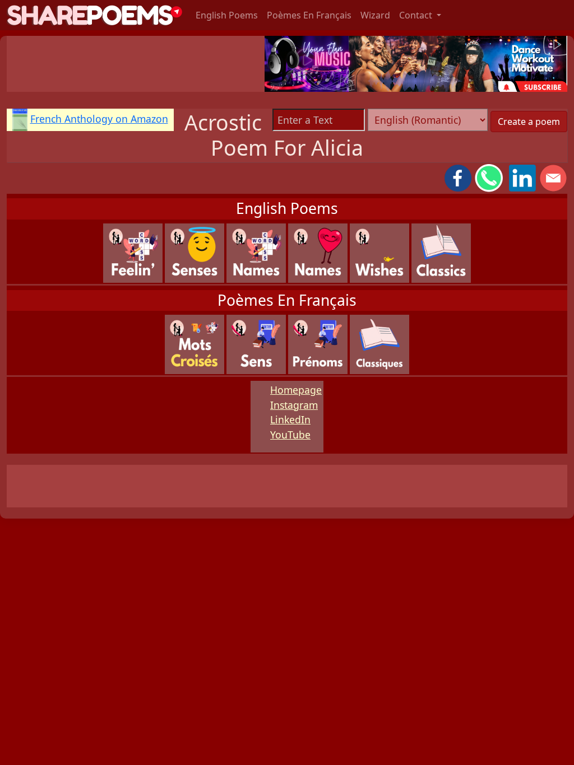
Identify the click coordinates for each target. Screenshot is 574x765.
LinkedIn (290, 419)
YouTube (290, 434)
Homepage (296, 390)
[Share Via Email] (553, 177)
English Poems (227, 15)
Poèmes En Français (309, 15)
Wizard (375, 15)
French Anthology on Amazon (99, 118)
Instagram (294, 405)
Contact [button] (416, 15)
